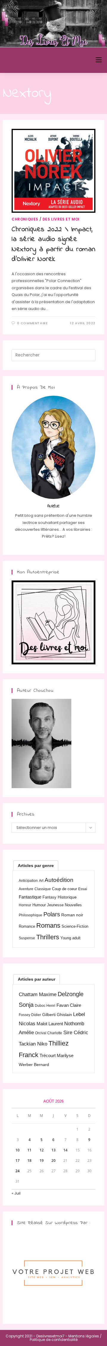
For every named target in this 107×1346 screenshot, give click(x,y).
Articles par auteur (36, 979)
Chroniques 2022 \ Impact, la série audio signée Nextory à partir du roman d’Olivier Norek (53, 244)
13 (53, 1150)
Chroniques (25, 219)
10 (17, 1150)
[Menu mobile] (99, 59)
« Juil (16, 1193)
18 (29, 1160)
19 (42, 1160)
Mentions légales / (85, 1336)
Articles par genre (36, 865)
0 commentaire (32, 323)
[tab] (35, 865)
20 (53, 1160)
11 (29, 1150)
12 (42, 1150)
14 (65, 1150)
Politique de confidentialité (54, 1339)
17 (17, 1160)
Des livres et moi (61, 219)
